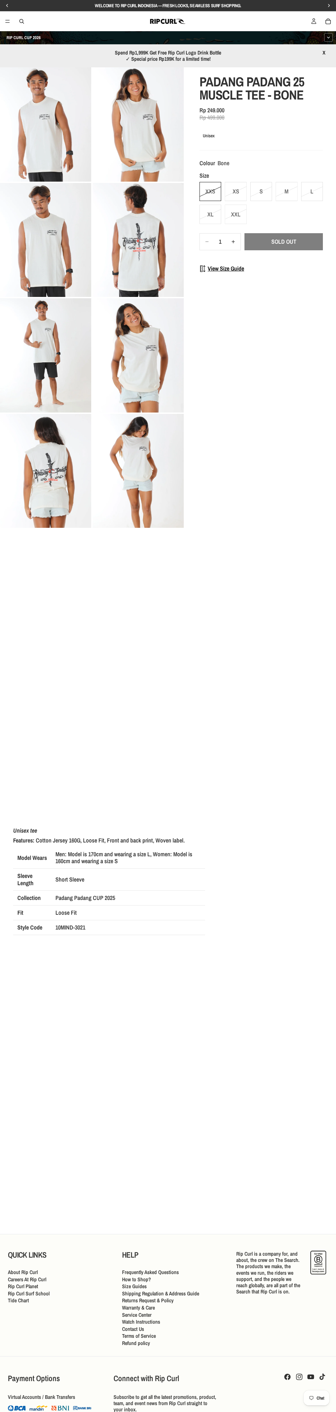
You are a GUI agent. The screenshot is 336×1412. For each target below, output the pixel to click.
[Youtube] (311, 1377)
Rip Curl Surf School (29, 1293)
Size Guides (134, 1286)
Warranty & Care (138, 1307)
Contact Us (133, 1329)
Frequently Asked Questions (150, 1272)
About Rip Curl (23, 1272)
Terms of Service (139, 1335)
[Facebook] (287, 1377)
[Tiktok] (322, 1377)
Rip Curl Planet (23, 1286)
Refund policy (136, 1343)
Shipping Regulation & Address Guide (160, 1293)
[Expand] (328, 37)
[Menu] (7, 21)
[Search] (21, 21)
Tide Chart (18, 1300)
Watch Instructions (141, 1321)
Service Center (137, 1314)
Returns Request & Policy (148, 1300)
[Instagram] (299, 1377)
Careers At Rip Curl (27, 1279)
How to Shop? (136, 1279)
